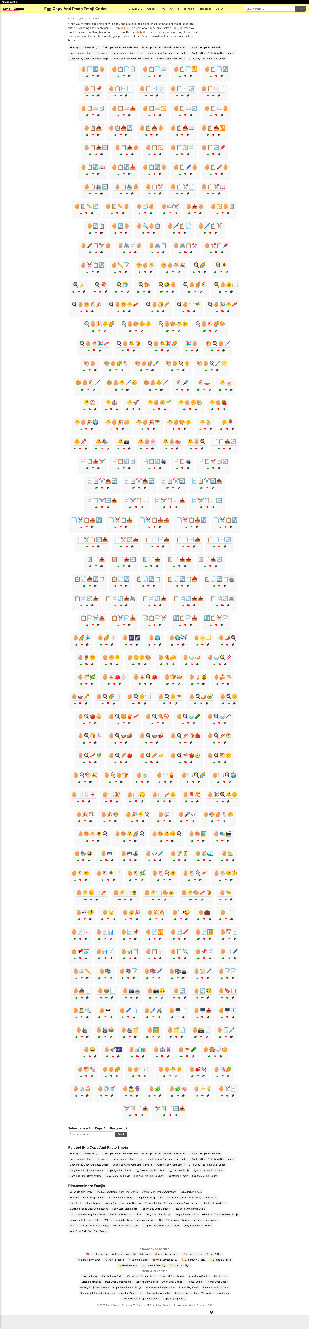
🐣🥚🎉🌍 (86, 422)
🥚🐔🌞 (80, 873)
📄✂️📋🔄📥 (92, 539)
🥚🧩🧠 (178, 1089)
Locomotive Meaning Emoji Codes (87, 1214)
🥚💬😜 (181, 912)
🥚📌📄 (204, 951)
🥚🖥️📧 (227, 1010)
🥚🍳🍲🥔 (120, 736)
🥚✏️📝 (120, 265)
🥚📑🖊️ (229, 951)
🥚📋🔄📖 (92, 167)
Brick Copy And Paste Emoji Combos (89, 53)
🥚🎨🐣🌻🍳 (92, 834)
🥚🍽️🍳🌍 (224, 775)
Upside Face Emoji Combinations (159, 1191)
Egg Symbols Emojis (178, 1170)
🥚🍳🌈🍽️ (108, 696)
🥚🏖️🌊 (204, 853)
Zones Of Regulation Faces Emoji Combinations (191, 1197)
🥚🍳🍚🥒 (188, 716)
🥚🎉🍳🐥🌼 (222, 794)
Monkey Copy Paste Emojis (84, 47)
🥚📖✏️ (82, 971)
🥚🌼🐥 (111, 657)
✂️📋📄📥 (136, 1108)
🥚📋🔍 (179, 951)
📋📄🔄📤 (86, 598)
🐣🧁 (205, 422)
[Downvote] (93, 76)
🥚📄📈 (80, 932)
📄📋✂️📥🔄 (139, 481)
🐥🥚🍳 (196, 441)
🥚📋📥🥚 (126, 147)
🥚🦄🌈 (222, 1069)
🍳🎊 (122, 285)
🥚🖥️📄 (178, 1010)
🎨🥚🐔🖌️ (88, 383)
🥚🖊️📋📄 (179, 226)
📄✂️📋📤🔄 (86, 520)
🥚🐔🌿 (136, 873)
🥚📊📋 (130, 951)
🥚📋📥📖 (182, 128)
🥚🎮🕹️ (130, 853)
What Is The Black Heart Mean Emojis (89, 1225)
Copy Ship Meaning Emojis (198, 1225)
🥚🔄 (179, 991)
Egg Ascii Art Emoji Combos (148, 1176)
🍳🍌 (79, 285)
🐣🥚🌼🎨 (190, 402)
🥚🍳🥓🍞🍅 (185, 736)
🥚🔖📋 (227, 991)
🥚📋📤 (93, 128)
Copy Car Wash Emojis (130, 1293)
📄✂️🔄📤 (126, 539)
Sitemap (201, 1305)
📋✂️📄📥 (123, 618)
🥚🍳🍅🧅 (89, 716)
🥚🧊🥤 (106, 1089)
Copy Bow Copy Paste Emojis (205, 47)
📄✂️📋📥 (120, 520)
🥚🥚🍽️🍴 (139, 1069)
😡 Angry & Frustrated (166, 1254)
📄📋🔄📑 (123, 461)
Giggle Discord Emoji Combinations (161, 1225)
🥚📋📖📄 (213, 88)
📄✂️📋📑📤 (170, 500)
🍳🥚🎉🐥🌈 (99, 324)
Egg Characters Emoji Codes (209, 1170)
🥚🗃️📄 (201, 1030)
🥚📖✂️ (170, 206)
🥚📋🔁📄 (182, 147)
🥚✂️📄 (227, 1089)
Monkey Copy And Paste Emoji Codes (167, 53)
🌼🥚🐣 (145, 265)
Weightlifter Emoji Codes (126, 1225)
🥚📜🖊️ (202, 971)
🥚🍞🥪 (173, 677)
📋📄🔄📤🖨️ (120, 598)
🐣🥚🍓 (218, 402)
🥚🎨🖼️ (197, 834)
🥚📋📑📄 (120, 88)
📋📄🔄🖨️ (222, 598)
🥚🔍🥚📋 (148, 226)
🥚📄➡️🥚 (92, 69)
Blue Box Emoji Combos (158, 1293)
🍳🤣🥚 (167, 285)
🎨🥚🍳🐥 (178, 363)
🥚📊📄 (105, 951)
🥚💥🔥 (156, 912)
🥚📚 (105, 971)
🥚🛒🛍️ (137, 1049)
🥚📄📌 (130, 932)
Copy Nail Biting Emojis (171, 1276)
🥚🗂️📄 (176, 1030)
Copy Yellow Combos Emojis (174, 1220)
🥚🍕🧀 (167, 657)
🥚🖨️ (82, 1030)
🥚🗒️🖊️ (226, 1030)
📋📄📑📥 (188, 539)
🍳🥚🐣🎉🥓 (94, 343)
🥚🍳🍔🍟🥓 (123, 716)
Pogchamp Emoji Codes (150, 1197)
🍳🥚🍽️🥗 (188, 304)
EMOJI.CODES (9, 2)
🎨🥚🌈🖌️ (147, 363)
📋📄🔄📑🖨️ (219, 579)
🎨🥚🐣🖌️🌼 (122, 383)
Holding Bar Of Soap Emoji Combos (122, 1203)
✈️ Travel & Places (114, 1259)
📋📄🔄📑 (148, 579)
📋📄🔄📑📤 (182, 579)
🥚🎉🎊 (85, 814)
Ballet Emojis (220, 1276)
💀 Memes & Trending (153, 1265)
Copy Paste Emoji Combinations (86, 1170)
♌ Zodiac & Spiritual (220, 1259)
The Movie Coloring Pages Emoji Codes (117, 1191)
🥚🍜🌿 (86, 677)
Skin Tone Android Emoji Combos (87, 1197)
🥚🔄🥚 (120, 226)
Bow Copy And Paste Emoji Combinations (164, 47)
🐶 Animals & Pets (192, 1254)
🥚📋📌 (93, 88)
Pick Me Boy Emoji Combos (155, 1208)
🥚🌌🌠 (131, 638)
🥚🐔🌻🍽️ (108, 873)
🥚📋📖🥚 (216, 108)
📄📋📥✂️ (92, 461)
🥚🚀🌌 (113, 1049)
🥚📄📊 (105, 932)
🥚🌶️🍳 (227, 638)
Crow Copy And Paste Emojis (128, 53)
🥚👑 (108, 912)
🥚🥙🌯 (86, 1069)
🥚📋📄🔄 (216, 69)
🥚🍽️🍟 (165, 775)
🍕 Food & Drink (214, 1254)
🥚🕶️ (105, 1010)
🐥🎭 (102, 441)
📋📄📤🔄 (123, 559)
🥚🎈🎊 (192, 794)
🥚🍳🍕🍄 (157, 716)
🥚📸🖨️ (131, 991)
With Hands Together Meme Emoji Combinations (129, 1220)
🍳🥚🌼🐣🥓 (123, 304)
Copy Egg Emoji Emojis (119, 1170)
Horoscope (205, 8)
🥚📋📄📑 (123, 69)
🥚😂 (89, 1049)
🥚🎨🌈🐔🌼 (218, 814)
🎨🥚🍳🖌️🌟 (212, 363)
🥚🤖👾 (162, 1049)
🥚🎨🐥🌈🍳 (129, 834)
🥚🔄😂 (202, 991)
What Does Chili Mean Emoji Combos (89, 1231)
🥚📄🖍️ (179, 932)
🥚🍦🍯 (198, 677)
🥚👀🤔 (85, 912)
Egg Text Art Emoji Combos (149, 1170)
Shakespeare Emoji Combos (160, 1287)
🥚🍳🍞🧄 (89, 736)
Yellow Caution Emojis (81, 1191)
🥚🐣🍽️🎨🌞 (159, 892)
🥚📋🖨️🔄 (96, 187)
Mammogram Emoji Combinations (141, 1298)
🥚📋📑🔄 (182, 88)
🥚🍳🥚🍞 (116, 775)
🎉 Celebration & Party (193, 1259)
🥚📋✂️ (154, 187)
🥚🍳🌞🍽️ (139, 696)
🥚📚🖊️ (153, 971)
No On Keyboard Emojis (121, 1197)
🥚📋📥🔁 (213, 128)
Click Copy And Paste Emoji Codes (207, 58)
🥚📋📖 (154, 951)
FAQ (162, 8)
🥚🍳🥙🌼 (219, 755)
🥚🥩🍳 (198, 1069)
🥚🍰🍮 (222, 677)
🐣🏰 (111, 402)
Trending (189, 8)
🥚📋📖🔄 (185, 108)
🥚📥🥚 (195, 206)
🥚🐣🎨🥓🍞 (196, 892)
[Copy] (98, 76)
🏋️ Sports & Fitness (138, 1259)
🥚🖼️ (153, 1030)
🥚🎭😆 (83, 853)
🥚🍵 (142, 775)
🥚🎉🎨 (110, 814)
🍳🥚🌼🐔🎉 (86, 304)
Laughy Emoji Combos (186, 1214)
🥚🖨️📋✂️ (185, 245)
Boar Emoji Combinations (118, 1281)
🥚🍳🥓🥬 (89, 755)
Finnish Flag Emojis (189, 1287)
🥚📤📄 (82, 991)
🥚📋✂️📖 (213, 187)
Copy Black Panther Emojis (127, 1287)
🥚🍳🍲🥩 (151, 736)
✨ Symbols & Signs (180, 1265)
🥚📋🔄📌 (213, 147)
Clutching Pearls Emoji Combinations (89, 1208)
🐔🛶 (204, 383)
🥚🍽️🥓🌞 (164, 794)
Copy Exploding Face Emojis (85, 1203)
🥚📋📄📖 (154, 69)
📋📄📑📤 (157, 539)
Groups (151, 8)
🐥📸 (123, 441)
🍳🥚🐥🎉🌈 (162, 343)
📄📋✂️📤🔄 (102, 481)
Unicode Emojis (90, 1276)
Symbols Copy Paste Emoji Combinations (213, 53)
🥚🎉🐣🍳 (137, 814)
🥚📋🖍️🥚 (216, 167)
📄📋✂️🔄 (173, 481)
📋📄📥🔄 (210, 559)
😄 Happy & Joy (120, 1254)
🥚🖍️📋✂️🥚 (95, 245)
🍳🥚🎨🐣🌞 (173, 324)
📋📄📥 (151, 559)
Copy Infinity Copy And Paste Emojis (89, 58)
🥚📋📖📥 (123, 108)
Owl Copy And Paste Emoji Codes (120, 47)
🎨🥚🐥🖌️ (156, 383)
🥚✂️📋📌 (216, 245)
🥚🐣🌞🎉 (225, 873)
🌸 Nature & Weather (89, 1259)
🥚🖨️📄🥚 (129, 245)
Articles (174, 8)
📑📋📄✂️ (154, 618)
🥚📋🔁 (154, 147)
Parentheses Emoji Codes (216, 1287)
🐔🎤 (182, 383)
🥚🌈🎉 (82, 638)
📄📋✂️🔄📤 (207, 481)
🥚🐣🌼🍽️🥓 (91, 892)
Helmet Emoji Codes (217, 1281)
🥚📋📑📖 (151, 88)
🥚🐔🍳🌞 (164, 873)
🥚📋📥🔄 (96, 147)
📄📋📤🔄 (224, 441)
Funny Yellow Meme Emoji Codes (211, 1293)
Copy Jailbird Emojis (191, 1191)
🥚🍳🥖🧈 (151, 755)
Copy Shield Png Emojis (158, 1214)
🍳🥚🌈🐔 (195, 285)
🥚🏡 (227, 853)
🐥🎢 (80, 441)
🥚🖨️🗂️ (130, 1030)
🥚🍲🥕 (80, 696)
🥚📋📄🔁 (185, 69)
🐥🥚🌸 (147, 441)
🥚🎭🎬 (222, 834)
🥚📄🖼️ (204, 932)
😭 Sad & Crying (141, 1254)
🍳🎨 (144, 285)
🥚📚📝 (128, 971)
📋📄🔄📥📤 (188, 598)
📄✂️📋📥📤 (154, 520)
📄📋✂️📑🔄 (213, 461)
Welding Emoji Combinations (94, 1287)
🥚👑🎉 (131, 912)
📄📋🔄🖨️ (154, 461)
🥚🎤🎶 (187, 814)
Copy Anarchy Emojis (146, 1281)
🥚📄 (226, 912)
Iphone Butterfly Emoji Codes (85, 1220)
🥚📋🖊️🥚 (185, 167)
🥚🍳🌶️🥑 (201, 696)
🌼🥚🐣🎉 (173, 265)
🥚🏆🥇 (179, 853)
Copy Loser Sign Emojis (124, 1208)
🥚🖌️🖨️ (153, 1010)
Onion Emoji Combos (172, 1281)
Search (300, 9)
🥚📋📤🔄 (120, 128)
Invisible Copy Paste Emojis (170, 58)
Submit (121, 1134)
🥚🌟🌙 (202, 638)
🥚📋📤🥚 (151, 128)
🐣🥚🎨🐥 (179, 422)
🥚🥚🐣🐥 (170, 1069)
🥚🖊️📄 (128, 1010)
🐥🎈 (227, 422)
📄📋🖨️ (182, 461)
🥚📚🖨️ (178, 971)
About (219, 8)
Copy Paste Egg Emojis (118, 1176)
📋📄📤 (96, 559)
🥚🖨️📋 (157, 245)
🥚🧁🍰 (82, 1089)
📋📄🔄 (120, 579)
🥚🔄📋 (96, 226)
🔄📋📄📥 (185, 618)
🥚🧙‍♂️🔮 (131, 1089)
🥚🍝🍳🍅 (145, 677)
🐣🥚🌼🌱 (159, 402)
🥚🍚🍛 (192, 657)
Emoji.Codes (113, 1305)
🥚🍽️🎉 (111, 794)
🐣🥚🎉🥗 (148, 422)
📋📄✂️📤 (92, 618)
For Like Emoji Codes (215, 1203)
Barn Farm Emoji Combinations (125, 1214)
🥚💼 (204, 912)
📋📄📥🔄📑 (89, 579)
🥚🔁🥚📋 (222, 206)
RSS (210, 1305)
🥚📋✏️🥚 (117, 206)
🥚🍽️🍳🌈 (193, 775)
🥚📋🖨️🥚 (126, 187)
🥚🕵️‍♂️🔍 (82, 1010)
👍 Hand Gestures (128, 1265)
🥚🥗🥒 (187, 1049)
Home (71, 18)
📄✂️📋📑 (136, 500)
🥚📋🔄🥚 (154, 167)
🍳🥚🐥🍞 (128, 343)
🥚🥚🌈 (111, 1069)
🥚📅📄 (229, 932)
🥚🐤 (225, 892)
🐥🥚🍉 (172, 441)
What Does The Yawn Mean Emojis (220, 1214)
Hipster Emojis (182, 1293)
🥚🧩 (154, 1089)
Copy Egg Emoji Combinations (85, 1176)
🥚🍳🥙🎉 (85, 775)
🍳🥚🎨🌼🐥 (136, 324)
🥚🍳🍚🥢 (219, 716)
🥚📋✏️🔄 (86, 206)
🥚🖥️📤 (202, 1010)
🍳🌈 (199, 265)
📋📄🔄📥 (154, 598)
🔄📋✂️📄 (216, 618)
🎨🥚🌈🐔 (116, 363)
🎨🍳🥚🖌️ (218, 343)
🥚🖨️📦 (105, 1030)
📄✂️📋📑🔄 (207, 500)
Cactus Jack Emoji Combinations (97, 1293)
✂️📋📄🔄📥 (170, 1108)
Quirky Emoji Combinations (141, 1276)
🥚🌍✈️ (178, 638)
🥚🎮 (106, 853)
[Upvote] (87, 76)
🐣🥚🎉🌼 (117, 422)
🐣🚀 (133, 402)
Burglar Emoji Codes (112, 1276)
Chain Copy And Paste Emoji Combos (132, 58)
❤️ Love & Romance (97, 1254)
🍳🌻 (221, 265)
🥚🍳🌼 (229, 696)
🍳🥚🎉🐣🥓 (222, 304)
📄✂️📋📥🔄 (191, 520)
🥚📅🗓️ (80, 951)
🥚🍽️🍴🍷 (83, 794)
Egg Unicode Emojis (177, 1176)
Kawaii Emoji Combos (199, 1276)
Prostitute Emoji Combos (205, 1220)
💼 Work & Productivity (165, 1259)
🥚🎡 (164, 814)
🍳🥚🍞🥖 (157, 304)
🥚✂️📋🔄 (92, 265)
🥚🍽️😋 (136, 794)
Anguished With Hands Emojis (189, 1208)
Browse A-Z (135, 8)
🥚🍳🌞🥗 (170, 696)
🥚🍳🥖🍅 (120, 755)
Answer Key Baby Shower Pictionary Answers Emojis (172, 1203)
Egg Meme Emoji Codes (204, 1176)
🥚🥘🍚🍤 (215, 1049)
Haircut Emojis (195, 1281)
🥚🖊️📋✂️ (210, 226)
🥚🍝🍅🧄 (114, 677)
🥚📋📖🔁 (154, 108)
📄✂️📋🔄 (225, 520)
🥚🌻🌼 (86, 657)
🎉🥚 (191, 343)
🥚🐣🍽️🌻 (125, 892)
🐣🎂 (226, 383)
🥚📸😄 (156, 991)
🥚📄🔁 (154, 932)
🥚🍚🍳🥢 (219, 657)
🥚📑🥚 (145, 206)
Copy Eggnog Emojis (174, 1298)
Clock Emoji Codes (91, 1281)
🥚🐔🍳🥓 (195, 873)
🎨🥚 (90, 363)
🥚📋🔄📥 (123, 167)
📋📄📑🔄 (219, 539)
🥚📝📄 (227, 971)
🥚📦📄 (106, 991)
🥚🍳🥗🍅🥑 (185, 755)
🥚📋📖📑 (92, 108)
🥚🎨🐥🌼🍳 (166, 834)
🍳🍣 (100, 285)
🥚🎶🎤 (154, 853)
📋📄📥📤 (179, 559)
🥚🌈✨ (106, 638)
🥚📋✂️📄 (182, 187)
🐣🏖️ (89, 402)
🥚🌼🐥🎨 (139, 657)
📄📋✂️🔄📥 (102, 500)
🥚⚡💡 (202, 1089)
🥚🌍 (154, 638)
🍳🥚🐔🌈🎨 (210, 324)
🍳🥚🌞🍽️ (226, 285)
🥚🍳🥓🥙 (219, 736)
